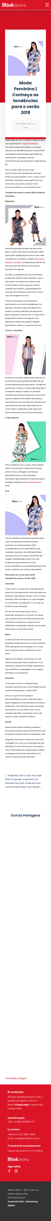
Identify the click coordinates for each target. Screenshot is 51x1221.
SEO (22, 1201)
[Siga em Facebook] (9, 1171)
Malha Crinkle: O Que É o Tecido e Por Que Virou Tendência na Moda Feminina (25, 941)
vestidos (9, 262)
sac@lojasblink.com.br (27, 1138)
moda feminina (34, 482)
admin (23, 124)
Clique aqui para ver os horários (25, 1150)
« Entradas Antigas (16, 1078)
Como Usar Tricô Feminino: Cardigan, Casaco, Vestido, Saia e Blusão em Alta (24, 856)
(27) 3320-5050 (26, 1134)
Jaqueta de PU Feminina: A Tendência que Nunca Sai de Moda (24, 1025)
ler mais (12, 897)
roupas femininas (30, 143)
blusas (41, 259)
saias (18, 262)
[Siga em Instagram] (16, 1171)
